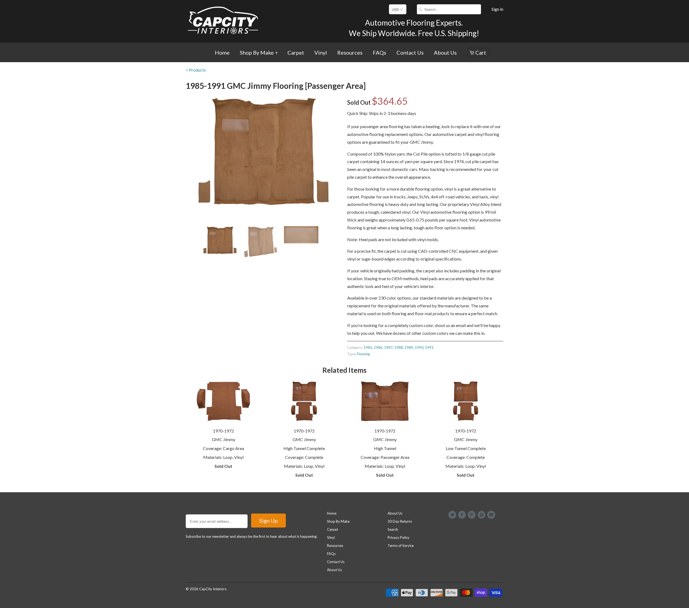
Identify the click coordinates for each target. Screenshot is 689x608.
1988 (398, 347)
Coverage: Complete (304, 457)
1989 (409, 347)
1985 (368, 347)
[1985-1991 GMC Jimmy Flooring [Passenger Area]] (264, 151)
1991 (429, 347)
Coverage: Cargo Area (223, 448)
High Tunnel (385, 448)
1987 (388, 347)
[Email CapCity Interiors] (492, 515)
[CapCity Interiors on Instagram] (482, 515)
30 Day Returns (400, 521)
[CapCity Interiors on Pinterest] (472, 515)
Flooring (363, 354)
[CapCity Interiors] (223, 21)
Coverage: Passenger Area (385, 457)
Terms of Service (401, 545)
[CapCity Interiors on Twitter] (453, 515)
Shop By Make (258, 53)
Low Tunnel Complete (466, 448)
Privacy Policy (398, 537)
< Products (196, 69)
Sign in (497, 9)
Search (393, 529)
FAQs (379, 53)
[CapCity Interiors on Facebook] (462, 515)
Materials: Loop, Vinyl (223, 457)
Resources (350, 53)
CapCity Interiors (212, 589)
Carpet (295, 53)
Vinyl (320, 53)
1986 (378, 347)
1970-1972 (223, 430)
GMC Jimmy (223, 439)
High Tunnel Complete (304, 448)
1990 (419, 347)
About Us (445, 53)
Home (222, 53)
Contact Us (410, 53)
